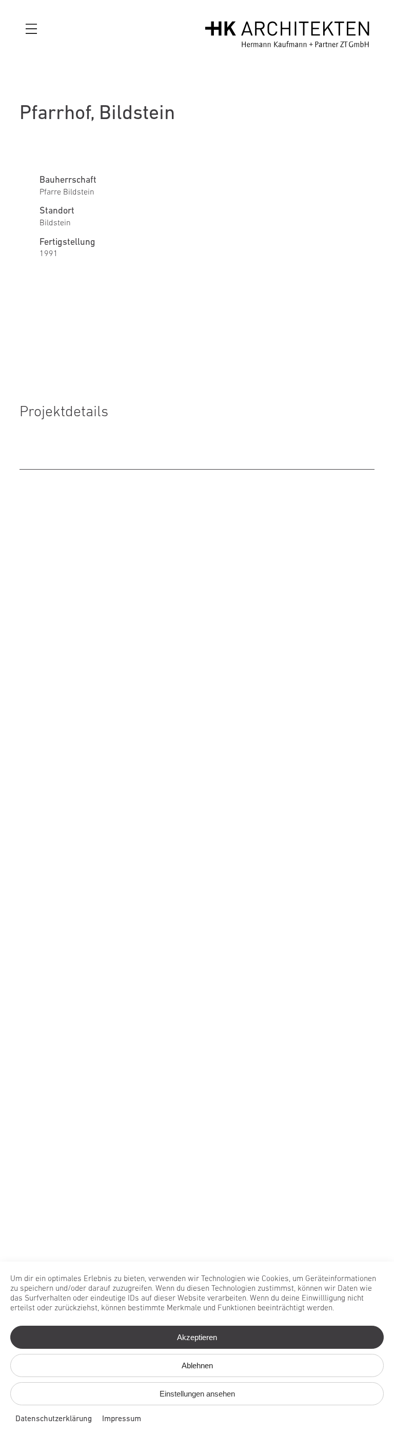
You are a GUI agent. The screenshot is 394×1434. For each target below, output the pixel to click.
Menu (33, 29)
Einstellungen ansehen (197, 1393)
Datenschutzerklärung (53, 1419)
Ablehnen (197, 1365)
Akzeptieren (197, 1337)
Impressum (121, 1419)
